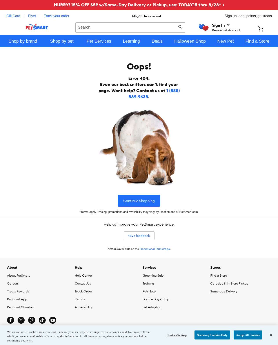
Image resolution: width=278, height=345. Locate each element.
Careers (12, 283)
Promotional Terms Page (155, 248)
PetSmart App (17, 299)
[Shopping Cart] (266, 29)
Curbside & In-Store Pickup (229, 283)
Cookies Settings (177, 334)
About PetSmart (18, 275)
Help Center (83, 275)
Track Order (83, 291)
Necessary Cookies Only (212, 334)
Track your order (56, 16)
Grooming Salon (154, 275)
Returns (80, 299)
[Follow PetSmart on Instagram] (21, 320)
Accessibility (83, 307)
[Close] (271, 335)
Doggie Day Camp (156, 299)
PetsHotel (149, 291)
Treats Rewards (18, 291)
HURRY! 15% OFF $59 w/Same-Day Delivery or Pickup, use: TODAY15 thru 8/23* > (139, 4)
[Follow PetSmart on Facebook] (10, 320)
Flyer (32, 16)
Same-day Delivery (224, 291)
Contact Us (83, 283)
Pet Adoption (152, 307)
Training (148, 283)
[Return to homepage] (37, 27)
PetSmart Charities (20, 307)
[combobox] (130, 26)
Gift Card (13, 16)
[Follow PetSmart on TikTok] (42, 320)
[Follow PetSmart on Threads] (31, 320)
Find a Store (218, 275)
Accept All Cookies (248, 334)
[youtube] (52, 320)
